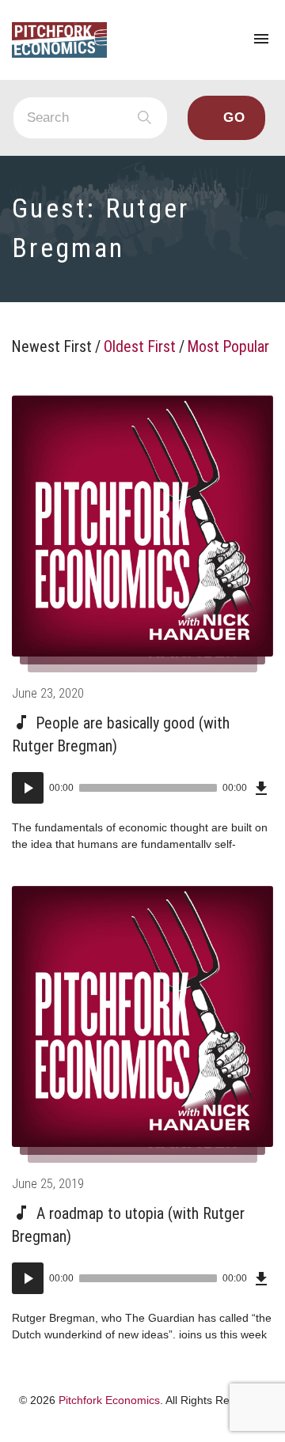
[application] (142, 788)
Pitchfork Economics (109, 1400)
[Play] (28, 788)
